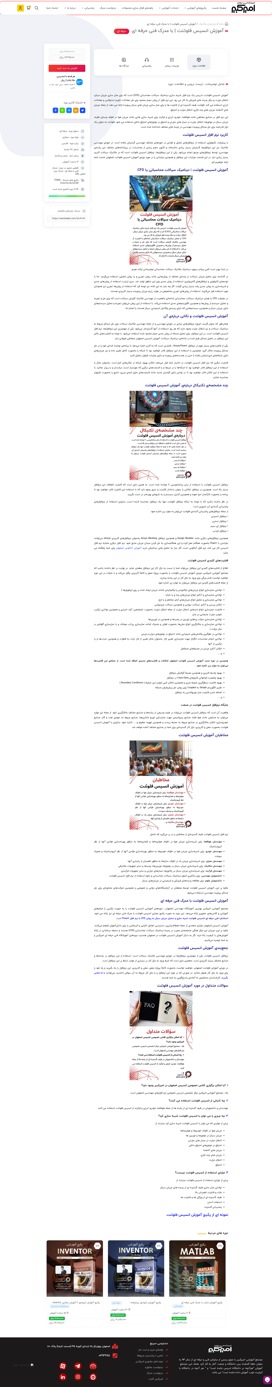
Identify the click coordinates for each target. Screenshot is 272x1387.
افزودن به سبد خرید (67, 68)
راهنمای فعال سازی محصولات (137, 8)
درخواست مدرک (108, 8)
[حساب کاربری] (20, 8)
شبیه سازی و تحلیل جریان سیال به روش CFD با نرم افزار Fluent (155, 918)
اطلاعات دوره (199, 66)
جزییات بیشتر (172, 66)
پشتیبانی (89, 8)
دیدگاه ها (124, 66)
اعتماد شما (52, 8)
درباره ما (71, 8)
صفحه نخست (219, 8)
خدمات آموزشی (170, 8)
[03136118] (115, 1355)
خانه (221, 24)
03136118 (104, 1355)
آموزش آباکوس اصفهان (128, 548)
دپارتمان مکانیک (207, 24)
